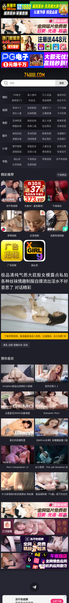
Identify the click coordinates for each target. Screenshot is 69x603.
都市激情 (17, 146)
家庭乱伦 (31, 146)
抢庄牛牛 (61, 100)
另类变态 (61, 125)
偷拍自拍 (31, 120)
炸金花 (32, 100)
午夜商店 (31, 159)
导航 (4, 161)
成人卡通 (46, 120)
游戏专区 (61, 94)
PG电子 (17, 94)
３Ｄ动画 (61, 107)
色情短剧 (31, 164)
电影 (4, 123)
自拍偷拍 (31, 107)
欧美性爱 (61, 120)
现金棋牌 (46, 100)
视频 (4, 110)
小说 (4, 148)
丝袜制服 (31, 113)
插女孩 (17, 159)
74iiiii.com (34, 75)
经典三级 (31, 125)
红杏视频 (17, 164)
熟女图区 (46, 138)
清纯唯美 (31, 138)
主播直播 (46, 113)
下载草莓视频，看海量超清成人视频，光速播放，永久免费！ (34, 336)
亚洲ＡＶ (17, 107)
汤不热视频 (61, 159)
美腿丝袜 (17, 138)
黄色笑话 (46, 151)
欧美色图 (46, 133)
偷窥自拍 (17, 133)
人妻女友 (46, 146)
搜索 (61, 83)
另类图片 (61, 138)
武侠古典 (61, 146)
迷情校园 (17, 151)
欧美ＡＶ (46, 107)
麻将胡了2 (17, 100)
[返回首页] (65, 596)
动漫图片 (61, 133)
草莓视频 (46, 159)
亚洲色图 (31, 133)
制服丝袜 (17, 125)
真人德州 (31, 94)
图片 (4, 135)
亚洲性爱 (17, 120)
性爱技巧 (61, 151)
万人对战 (46, 94)
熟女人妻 (17, 113)
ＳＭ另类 (61, 113)
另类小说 (31, 151)
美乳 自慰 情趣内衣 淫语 (15, 344)
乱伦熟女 (46, 125)
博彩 (4, 97)
